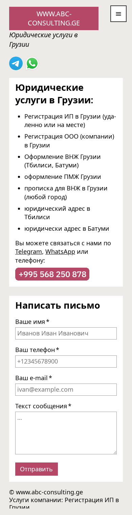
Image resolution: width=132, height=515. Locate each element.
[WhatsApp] (32, 62)
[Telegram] (16, 62)
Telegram (28, 252)
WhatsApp (60, 252)
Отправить (36, 469)
